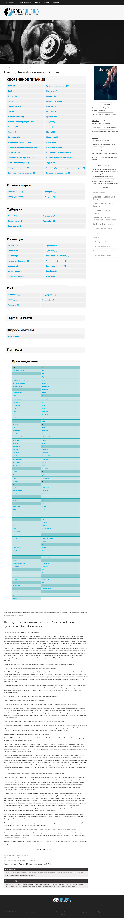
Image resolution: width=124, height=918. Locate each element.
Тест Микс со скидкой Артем (99, 192)
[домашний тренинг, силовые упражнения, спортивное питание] (23, 10)
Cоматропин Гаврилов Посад (101, 246)
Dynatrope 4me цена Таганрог (103, 204)
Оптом (46, 2)
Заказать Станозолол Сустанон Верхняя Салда (104, 218)
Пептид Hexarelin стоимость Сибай (21, 68)
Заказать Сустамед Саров (98, 233)
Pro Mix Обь (96, 237)
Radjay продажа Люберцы (102, 242)
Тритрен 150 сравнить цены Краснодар (102, 228)
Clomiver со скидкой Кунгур (102, 211)
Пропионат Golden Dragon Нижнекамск (17, 855)
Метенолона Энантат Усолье (13, 858)
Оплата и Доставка (25, 2)
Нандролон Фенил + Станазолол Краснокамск (104, 250)
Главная (6, 68)
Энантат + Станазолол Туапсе (104, 197)
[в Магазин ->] (105, 67)
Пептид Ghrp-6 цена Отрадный (102, 255)
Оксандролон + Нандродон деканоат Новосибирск (20, 860)
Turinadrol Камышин (103, 224)
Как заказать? (10, 2)
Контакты (56, 2)
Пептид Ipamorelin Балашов (50, 721)
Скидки (37, 2)
